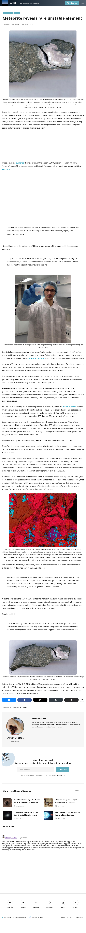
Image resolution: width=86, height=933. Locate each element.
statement (6, 169)
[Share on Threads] (40, 700)
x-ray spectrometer (36, 358)
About (63, 917)
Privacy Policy (61, 775)
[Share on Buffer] (56, 700)
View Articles (15, 741)
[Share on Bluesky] (9, 700)
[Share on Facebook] (24, 700)
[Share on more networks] (71, 700)
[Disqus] (43, 862)
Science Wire (8, 13)
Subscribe (73, 3)
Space (17, 13)
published (20, 163)
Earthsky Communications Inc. (18, 917)
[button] (82, 3)
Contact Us (70, 917)
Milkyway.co (41, 917)
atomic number (69, 406)
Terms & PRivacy (80, 917)
